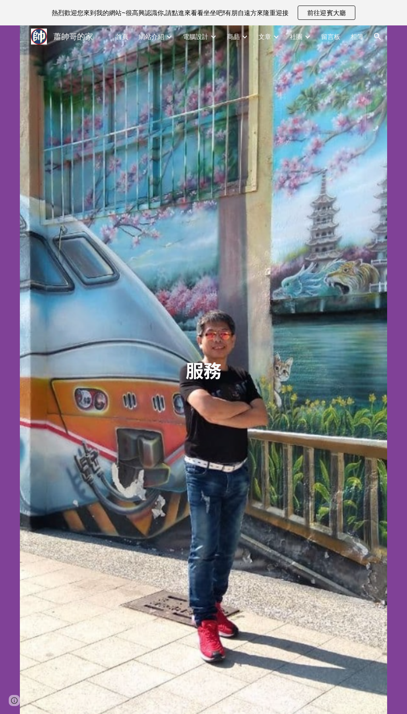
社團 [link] (296, 36)
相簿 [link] (357, 36)
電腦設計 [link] (195, 36)
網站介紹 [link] (151, 36)
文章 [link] (264, 36)
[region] (203, 12)
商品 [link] (233, 36)
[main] (203, 370)
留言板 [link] (330, 36)
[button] (377, 36)
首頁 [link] (122, 36)
